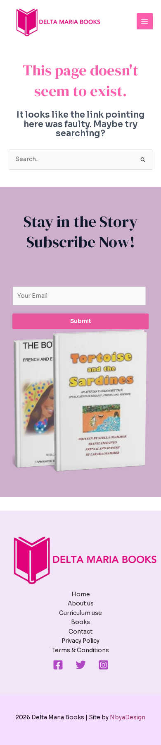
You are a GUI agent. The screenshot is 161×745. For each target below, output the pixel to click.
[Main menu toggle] (145, 21)
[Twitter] (81, 665)
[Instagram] (103, 665)
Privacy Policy (80, 640)
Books (80, 622)
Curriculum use (80, 613)
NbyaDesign (127, 717)
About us (81, 603)
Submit (80, 321)
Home (80, 594)
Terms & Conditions (80, 650)
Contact (80, 631)
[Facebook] (58, 665)
